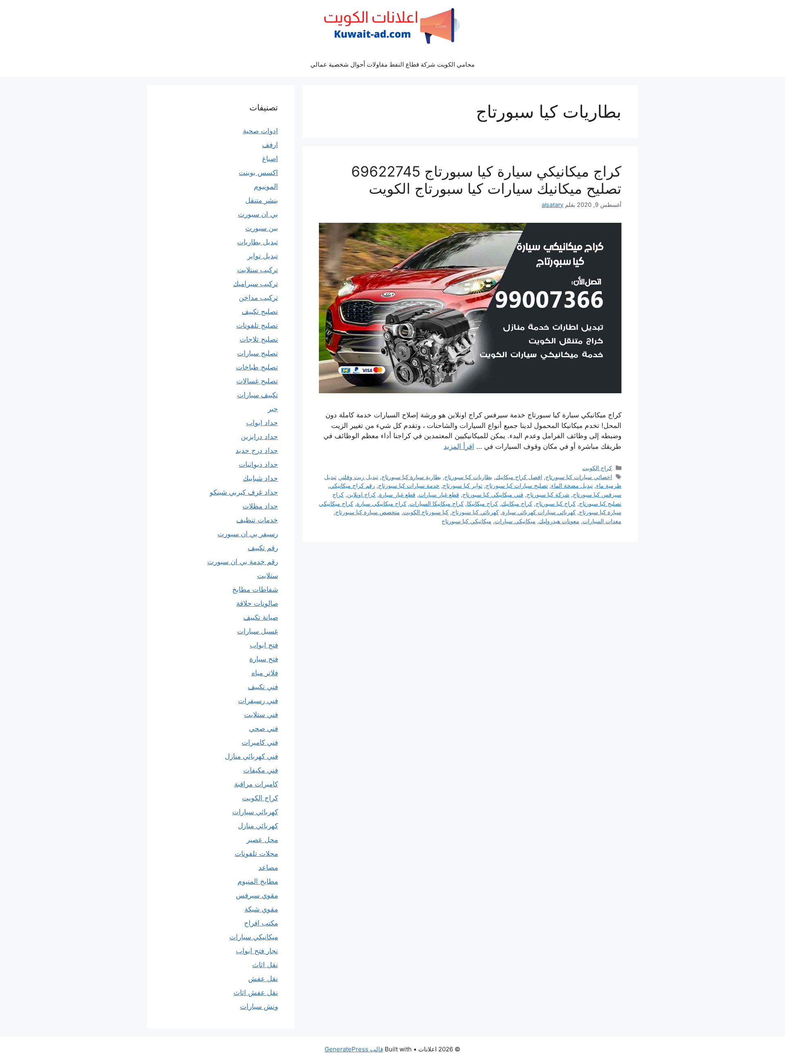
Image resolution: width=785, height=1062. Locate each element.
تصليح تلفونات (257, 325)
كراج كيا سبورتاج (556, 503)
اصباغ (270, 159)
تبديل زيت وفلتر (359, 476)
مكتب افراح (261, 923)
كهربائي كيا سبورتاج (475, 512)
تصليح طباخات (257, 367)
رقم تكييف (263, 548)
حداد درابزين (259, 436)
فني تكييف (263, 687)
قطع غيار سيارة (397, 494)
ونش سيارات (259, 1006)
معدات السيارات (602, 521)
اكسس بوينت (258, 172)
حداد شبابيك (260, 478)
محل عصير (262, 840)
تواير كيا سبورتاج (462, 485)
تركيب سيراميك (255, 284)
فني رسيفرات (258, 701)
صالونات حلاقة (257, 603)
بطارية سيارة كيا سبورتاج (411, 476)
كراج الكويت (597, 467)
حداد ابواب (262, 423)
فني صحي (263, 728)
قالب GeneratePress (354, 1049)
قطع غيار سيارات (439, 494)
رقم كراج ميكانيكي (352, 485)
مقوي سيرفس (257, 895)
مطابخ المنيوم (258, 881)
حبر (273, 409)
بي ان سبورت (258, 214)
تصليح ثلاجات (259, 339)
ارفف (270, 145)
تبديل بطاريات (257, 242)
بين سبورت (261, 228)
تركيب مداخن (258, 298)
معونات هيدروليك (559, 521)
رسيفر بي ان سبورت (248, 534)
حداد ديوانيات (258, 464)
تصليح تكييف (260, 311)
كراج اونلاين (361, 494)
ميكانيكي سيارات (515, 521)
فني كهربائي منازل (251, 756)
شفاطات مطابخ (255, 589)
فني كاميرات (260, 742)
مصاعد (268, 867)
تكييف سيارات (257, 395)
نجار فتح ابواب (257, 951)
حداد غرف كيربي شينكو (244, 492)
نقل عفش (263, 979)
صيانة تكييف (260, 617)
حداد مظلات (260, 506)
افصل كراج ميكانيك (519, 476)
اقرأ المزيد (459, 446)
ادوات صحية (260, 131)
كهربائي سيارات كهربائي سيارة (539, 512)
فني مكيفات (260, 770)
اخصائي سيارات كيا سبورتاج (578, 476)
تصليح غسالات (257, 381)
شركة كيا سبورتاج (548, 494)
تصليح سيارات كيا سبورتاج (517, 485)
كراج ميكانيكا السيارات (437, 503)
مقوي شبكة (261, 909)
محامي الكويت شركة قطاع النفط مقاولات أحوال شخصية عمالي (392, 64)
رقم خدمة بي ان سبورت (242, 562)
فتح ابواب (264, 645)
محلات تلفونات (256, 853)
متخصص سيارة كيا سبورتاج (367, 512)
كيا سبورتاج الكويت (426, 512)
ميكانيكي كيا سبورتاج (466, 521)
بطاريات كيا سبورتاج (468, 476)
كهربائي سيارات (255, 812)
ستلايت (267, 575)
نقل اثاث (265, 965)
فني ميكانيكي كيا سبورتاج (492, 494)
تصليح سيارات (257, 353)
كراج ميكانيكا (482, 503)
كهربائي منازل (258, 826)
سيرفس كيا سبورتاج (597, 494)
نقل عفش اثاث (255, 992)
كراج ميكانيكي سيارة (381, 503)
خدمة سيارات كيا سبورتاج (409, 485)
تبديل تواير (262, 256)
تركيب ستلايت (257, 270)
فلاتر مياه (264, 673)
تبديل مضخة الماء (572, 485)
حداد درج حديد (257, 450)
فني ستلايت (261, 714)
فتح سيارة (263, 659)
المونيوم (266, 186)
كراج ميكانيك (516, 503)
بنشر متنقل (261, 200)
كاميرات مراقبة (256, 784)
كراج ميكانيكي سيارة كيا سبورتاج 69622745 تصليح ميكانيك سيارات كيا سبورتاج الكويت (486, 180)
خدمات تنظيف (257, 520)
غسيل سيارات (257, 631)
